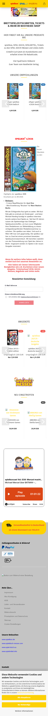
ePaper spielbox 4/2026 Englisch (13, 103)
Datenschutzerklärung (25, 693)
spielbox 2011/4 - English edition (13, 350)
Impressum (8, 592)
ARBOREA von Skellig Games (35, 421)
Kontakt (7, 608)
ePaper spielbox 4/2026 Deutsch (35, 103)
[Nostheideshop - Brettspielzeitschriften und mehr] (24, 3)
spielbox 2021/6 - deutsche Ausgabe (35, 350)
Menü (3, 3)
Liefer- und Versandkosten (14, 604)
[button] (5, 103)
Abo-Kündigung (10, 596)
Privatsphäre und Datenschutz (16, 616)
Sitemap (7, 620)
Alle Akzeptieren (24, 697)
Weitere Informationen (24, 711)
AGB (6, 600)
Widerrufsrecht (10, 612)
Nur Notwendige (24, 705)
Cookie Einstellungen (12, 624)
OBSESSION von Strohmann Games (13, 421)
